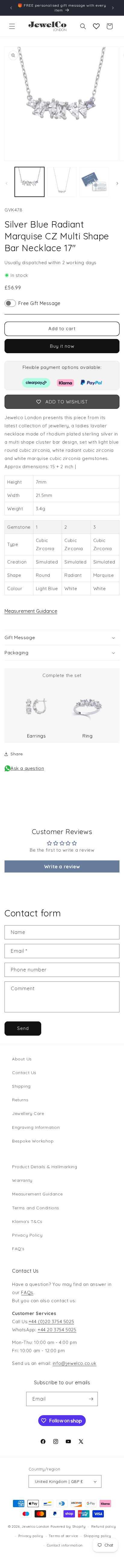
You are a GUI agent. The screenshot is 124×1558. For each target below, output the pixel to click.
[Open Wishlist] (96, 26)
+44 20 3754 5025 (57, 1330)
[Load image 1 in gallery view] (29, 182)
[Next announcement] (112, 8)
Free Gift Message (39, 303)
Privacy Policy (27, 1235)
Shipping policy (97, 1536)
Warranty (22, 1180)
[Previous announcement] (11, 8)
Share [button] (17, 754)
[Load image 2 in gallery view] (62, 182)
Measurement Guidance (31, 611)
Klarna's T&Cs (27, 1221)
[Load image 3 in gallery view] (94, 182)
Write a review (62, 866)
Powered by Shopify (68, 1526)
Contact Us (24, 1072)
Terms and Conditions (35, 1208)
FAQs (27, 1292)
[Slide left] (6, 183)
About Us (22, 1059)
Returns (20, 1100)
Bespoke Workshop (33, 1141)
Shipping (21, 1086)
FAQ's (18, 1248)
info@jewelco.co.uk (75, 1363)
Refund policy (103, 1526)
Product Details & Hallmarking (44, 1166)
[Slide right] (117, 183)
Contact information (65, 1545)
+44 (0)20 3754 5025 (51, 1321)
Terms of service (63, 1536)
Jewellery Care (28, 1113)
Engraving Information (36, 1127)
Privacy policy (30, 1536)
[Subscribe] (91, 1399)
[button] (12, 26)
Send (23, 1028)
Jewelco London (35, 1526)
